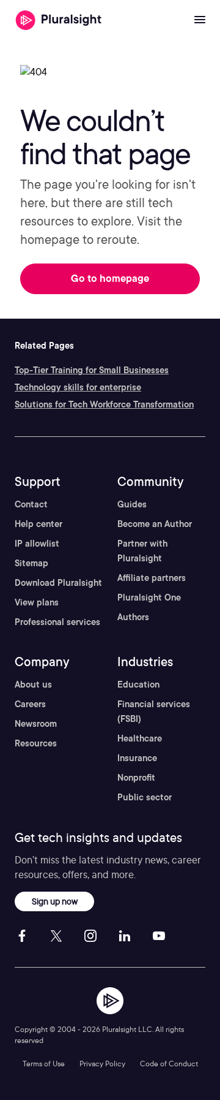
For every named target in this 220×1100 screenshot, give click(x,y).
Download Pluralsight (58, 583)
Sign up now (55, 901)
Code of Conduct (169, 1063)
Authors (133, 617)
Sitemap (31, 563)
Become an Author (154, 524)
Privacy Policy (102, 1063)
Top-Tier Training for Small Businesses (92, 370)
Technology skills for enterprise (78, 387)
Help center (38, 524)
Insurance (137, 758)
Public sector (144, 797)
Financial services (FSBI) (153, 711)
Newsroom (36, 724)
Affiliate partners (151, 578)
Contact (31, 504)
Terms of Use (44, 1063)
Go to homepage (110, 278)
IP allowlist (37, 543)
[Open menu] (199, 20)
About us (33, 684)
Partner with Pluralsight (142, 551)
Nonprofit (136, 778)
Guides (132, 504)
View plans (37, 602)
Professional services (57, 622)
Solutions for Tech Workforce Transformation (104, 404)
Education (138, 684)
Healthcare (139, 738)
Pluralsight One (149, 597)
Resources (36, 743)
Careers (30, 704)
